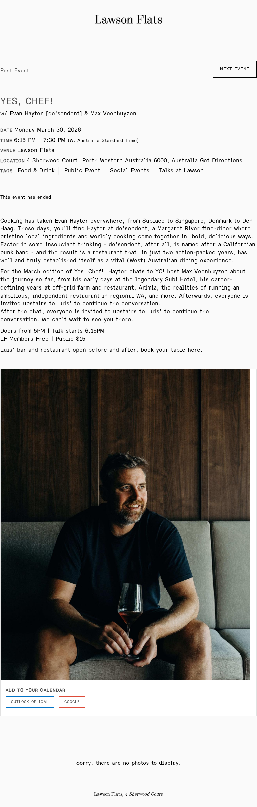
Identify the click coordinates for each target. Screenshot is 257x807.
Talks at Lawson (181, 171)
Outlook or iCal (30, 701)
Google (72, 701)
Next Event (235, 69)
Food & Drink (36, 171)
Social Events (129, 171)
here (194, 350)
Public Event (82, 171)
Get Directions (221, 160)
